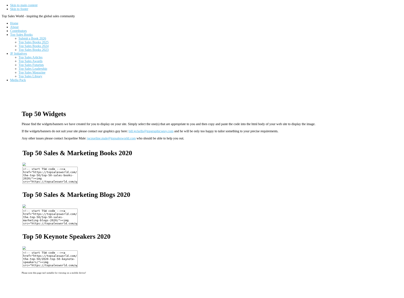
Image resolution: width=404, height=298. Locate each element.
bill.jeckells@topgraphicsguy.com (151, 131)
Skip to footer (19, 9)
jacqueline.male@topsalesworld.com (111, 138)
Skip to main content (23, 5)
